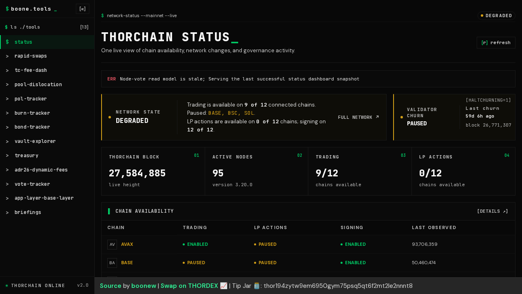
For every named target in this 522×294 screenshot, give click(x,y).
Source (111, 286)
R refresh (496, 42)
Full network (359, 117)
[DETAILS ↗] (493, 211)
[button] (261, 286)
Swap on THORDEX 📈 (194, 286)
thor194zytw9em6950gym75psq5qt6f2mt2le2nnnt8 (338, 286)
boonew (143, 286)
